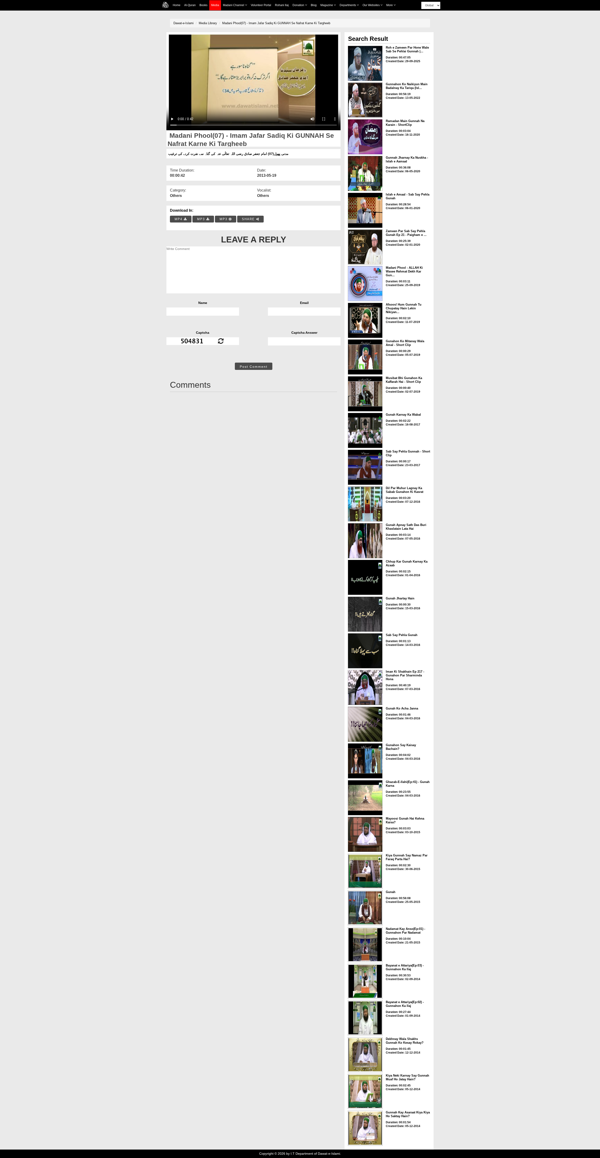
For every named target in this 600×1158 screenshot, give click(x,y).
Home (176, 5)
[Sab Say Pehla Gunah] (365, 650)
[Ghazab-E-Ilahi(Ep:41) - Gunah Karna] (365, 797)
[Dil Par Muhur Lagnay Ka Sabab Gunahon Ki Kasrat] (365, 503)
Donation (298, 5)
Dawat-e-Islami (183, 23)
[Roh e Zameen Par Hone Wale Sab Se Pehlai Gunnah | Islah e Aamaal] (365, 63)
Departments (348, 5)
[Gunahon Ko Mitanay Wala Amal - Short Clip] (365, 357)
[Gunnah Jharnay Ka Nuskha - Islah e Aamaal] (365, 173)
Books (203, 5)
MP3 (201, 219)
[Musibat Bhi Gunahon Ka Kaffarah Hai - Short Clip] (365, 393)
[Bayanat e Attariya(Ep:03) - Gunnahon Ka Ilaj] (365, 981)
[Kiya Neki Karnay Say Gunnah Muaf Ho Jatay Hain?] (365, 1091)
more (390, 5)
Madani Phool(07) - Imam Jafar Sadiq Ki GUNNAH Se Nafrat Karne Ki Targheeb (276, 23)
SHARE (249, 219)
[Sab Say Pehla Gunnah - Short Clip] (365, 467)
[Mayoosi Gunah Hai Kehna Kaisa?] (365, 834)
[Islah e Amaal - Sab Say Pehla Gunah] (365, 210)
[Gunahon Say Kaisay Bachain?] (365, 760)
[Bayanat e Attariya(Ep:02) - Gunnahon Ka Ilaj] (365, 1017)
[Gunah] (365, 907)
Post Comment (253, 366)
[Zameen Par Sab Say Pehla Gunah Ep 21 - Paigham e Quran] (365, 247)
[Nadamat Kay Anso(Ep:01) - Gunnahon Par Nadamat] (365, 944)
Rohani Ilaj (282, 5)
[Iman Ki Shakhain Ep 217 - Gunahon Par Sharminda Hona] (365, 687)
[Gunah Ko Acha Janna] (365, 724)
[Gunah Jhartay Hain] (365, 614)
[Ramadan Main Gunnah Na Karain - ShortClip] (365, 136)
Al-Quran (190, 5)
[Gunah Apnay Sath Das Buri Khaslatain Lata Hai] (365, 540)
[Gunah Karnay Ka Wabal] (365, 430)
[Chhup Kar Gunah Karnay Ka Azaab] (365, 577)
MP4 (179, 219)
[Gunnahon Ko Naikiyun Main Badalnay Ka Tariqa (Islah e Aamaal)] (365, 100)
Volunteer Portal (261, 5)
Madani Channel (234, 5)
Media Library (208, 23)
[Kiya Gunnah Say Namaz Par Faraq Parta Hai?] (365, 871)
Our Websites (371, 5)
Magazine (327, 5)
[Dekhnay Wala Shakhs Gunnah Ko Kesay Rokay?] (365, 1054)
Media (215, 5)
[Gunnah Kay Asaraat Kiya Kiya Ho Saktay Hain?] (365, 1128)
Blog (314, 5)
